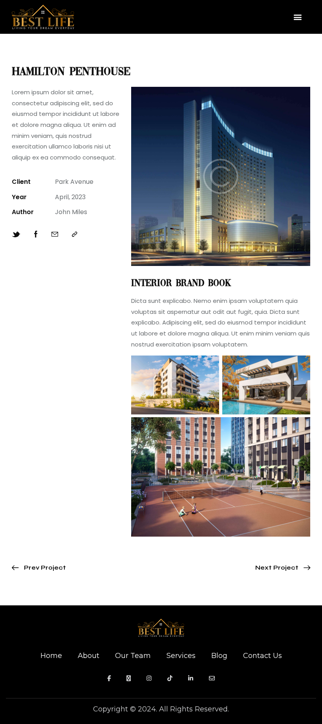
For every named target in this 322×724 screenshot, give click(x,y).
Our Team (133, 655)
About (88, 655)
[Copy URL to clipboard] (74, 234)
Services (181, 655)
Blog (219, 655)
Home (51, 655)
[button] (297, 17)
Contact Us (262, 655)
